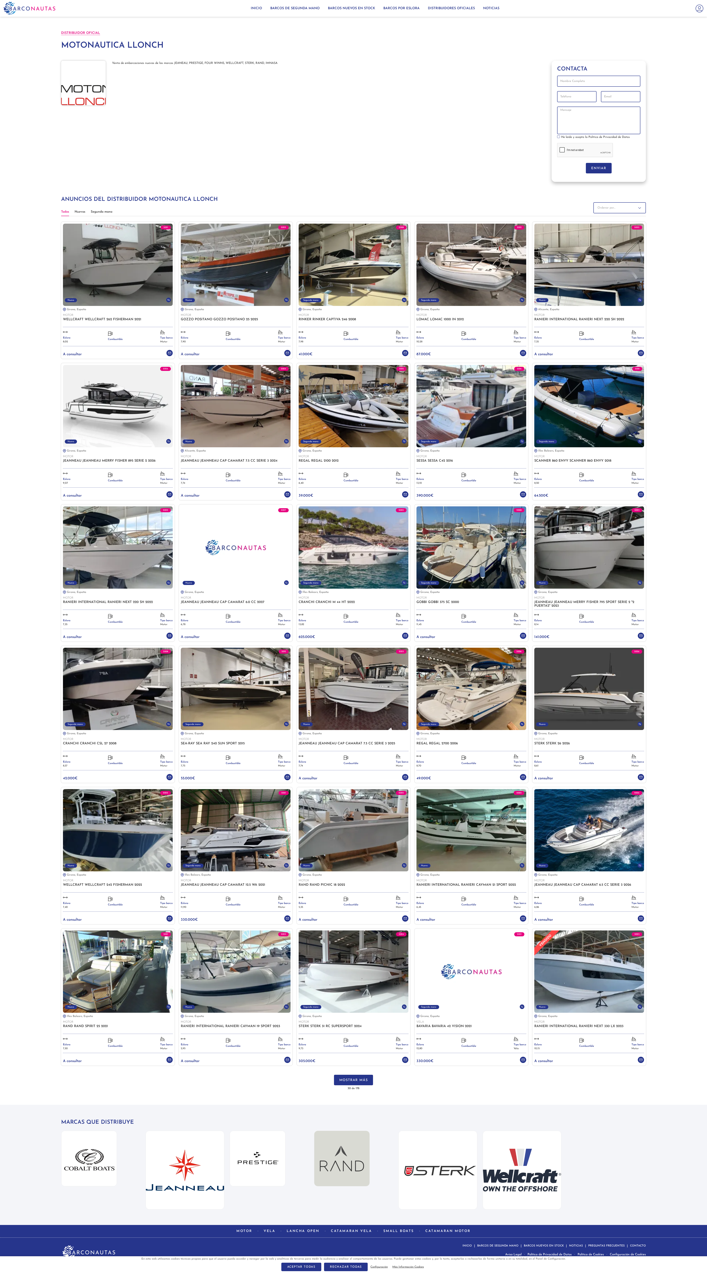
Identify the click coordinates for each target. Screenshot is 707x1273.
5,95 (183, 1048)
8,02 (65, 341)
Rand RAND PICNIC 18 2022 (322, 885)
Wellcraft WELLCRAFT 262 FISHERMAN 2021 (102, 319)
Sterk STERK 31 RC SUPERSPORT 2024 (330, 1026)
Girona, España (76, 309)
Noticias (491, 8)
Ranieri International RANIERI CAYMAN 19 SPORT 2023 (230, 1026)
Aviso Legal (513, 1254)
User (698, 8)
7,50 (65, 1048)
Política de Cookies (591, 1254)
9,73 (301, 1048)
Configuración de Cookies (628, 1254)
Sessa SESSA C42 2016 (434, 461)
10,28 (419, 341)
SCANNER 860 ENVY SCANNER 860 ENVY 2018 (572, 461)
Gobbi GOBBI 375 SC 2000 (437, 602)
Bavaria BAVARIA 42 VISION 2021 (444, 1026)
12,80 (419, 1048)
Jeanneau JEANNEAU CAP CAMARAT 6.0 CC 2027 (222, 602)
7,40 (65, 907)
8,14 (536, 624)
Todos (65, 211)
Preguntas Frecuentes (606, 1245)
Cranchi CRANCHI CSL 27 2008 (89, 743)
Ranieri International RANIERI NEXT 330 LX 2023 (578, 1026)
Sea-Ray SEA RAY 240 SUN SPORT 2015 (213, 743)
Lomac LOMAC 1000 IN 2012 (440, 319)
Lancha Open (303, 1231)
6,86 (536, 907)
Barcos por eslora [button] (401, 8)
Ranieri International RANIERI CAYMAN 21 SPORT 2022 (466, 885)
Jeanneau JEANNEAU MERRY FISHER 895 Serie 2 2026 (109, 461)
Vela (516, 1048)
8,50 (536, 483)
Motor (163, 341)
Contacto (638, 1245)
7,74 (183, 483)
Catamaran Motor (448, 1231)
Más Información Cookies (408, 1267)
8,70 (418, 765)
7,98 (301, 341)
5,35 (301, 907)
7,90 (183, 341)
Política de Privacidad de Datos (609, 137)
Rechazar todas (346, 1266)
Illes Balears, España (551, 450)
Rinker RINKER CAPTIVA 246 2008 (327, 319)
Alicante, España (548, 309)
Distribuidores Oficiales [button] (451, 8)
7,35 (536, 341)
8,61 (536, 765)
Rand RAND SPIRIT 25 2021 (85, 1026)
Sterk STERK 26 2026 (552, 743)
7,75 (183, 765)
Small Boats (398, 1231)
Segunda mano (101, 211)
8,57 (65, 765)
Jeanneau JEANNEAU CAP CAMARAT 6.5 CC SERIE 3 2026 (582, 885)
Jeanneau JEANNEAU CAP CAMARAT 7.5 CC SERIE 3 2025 (347, 743)
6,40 (301, 483)
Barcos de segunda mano (295, 8)
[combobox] (619, 207)
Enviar (598, 168)
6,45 (418, 907)
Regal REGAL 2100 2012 (319, 461)
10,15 (537, 1048)
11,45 (418, 624)
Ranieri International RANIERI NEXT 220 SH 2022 (579, 319)
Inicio (256, 8)
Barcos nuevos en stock (351, 8)
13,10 (419, 483)
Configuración (379, 1267)
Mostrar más (353, 1080)
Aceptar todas (301, 1266)
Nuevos (80, 211)
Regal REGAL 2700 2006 (437, 743)
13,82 (301, 624)
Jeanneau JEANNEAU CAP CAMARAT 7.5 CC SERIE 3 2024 (229, 461)
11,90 (183, 907)
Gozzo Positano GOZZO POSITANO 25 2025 (219, 319)
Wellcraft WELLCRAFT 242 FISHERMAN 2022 (102, 885)
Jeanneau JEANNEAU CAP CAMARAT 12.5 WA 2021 (223, 885)
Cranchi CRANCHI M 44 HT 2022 (327, 602)
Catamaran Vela (351, 1231)
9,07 (65, 483)
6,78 (183, 624)
